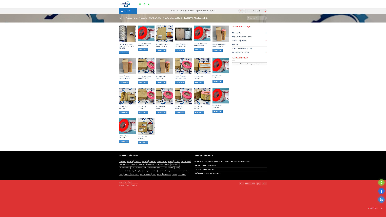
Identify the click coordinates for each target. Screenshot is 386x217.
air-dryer (170, 161)
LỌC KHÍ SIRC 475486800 (179, 107)
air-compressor (161, 161)
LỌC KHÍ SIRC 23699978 (217, 76)
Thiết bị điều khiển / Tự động (242, 48)
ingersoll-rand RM (125, 167)
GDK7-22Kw (134, 164)
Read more (124, 52)
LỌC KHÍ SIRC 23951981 (123, 107)
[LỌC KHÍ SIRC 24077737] (164, 66)
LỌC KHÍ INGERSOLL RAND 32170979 (144, 77)
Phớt (121, 174)
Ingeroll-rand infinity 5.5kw (146, 164)
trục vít (159, 174)
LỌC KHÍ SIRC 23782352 (142, 138)
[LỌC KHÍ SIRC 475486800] (183, 96)
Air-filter (177, 161)
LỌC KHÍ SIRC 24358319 (198, 77)
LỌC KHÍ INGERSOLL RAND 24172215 (181, 77)
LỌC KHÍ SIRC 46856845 (198, 107)
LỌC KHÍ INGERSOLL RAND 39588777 (181, 45)
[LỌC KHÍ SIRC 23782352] (146, 126)
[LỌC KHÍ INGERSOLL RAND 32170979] (146, 66)
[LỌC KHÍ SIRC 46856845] (202, 96)
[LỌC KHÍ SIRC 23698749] (221, 95)
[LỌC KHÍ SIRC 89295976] (164, 96)
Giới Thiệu (183, 11)
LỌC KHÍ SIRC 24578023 (142, 107)
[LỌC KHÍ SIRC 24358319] (202, 66)
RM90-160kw (134, 174)
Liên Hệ (212, 11)
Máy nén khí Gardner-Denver (242, 37)
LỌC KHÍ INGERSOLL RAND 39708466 (200, 44)
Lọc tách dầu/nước (125, 171)
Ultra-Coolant (167, 174)
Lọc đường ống (136, 171)
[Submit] (264, 11)
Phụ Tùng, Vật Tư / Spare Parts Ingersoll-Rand (165, 18)
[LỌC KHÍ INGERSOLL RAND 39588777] (183, 34)
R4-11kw (126, 174)
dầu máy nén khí (186, 161)
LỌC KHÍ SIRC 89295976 (160, 107)
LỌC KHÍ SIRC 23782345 (123, 137)
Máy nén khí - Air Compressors (205, 165)
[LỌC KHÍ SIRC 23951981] (127, 96)
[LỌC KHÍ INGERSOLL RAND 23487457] (127, 66)
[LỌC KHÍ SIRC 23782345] (127, 126)
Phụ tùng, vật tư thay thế (240, 52)
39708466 (145, 161)
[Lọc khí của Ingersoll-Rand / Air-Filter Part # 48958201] (127, 34)
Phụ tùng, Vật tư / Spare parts (136, 18)
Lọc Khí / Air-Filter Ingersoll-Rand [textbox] (248, 64)
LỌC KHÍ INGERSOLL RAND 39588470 (163, 45)
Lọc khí (177, 167)
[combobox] (249, 63)
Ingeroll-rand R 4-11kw (162, 164)
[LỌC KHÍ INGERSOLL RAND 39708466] (202, 33)
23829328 (122, 161)
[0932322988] (149, 4)
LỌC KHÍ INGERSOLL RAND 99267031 (144, 44)
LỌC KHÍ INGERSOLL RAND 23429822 (219, 45)
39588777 (137, 161)
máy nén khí (162, 171)
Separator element (145, 174)
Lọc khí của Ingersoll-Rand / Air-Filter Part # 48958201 (126, 46)
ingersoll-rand (175, 164)
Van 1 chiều (182, 174)
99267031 (153, 161)
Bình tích (235, 45)
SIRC (154, 174)
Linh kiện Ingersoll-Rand (139, 167)
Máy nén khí (236, 33)
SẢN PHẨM (191, 11)
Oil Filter (186, 171)
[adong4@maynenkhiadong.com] (140, 4)
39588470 (130, 161)
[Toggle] (266, 33)
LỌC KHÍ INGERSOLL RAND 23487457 (125, 77)
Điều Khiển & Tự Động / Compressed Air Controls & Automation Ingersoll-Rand (222, 162)
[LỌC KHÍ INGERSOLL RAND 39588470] (164, 34)
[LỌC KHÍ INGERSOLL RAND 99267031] (146, 33)
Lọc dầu (170, 167)
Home (121, 18)
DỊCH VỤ (199, 11)
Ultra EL (174, 174)
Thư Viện (206, 11)
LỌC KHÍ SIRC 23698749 (217, 106)
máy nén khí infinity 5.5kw (174, 171)
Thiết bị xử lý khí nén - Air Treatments (207, 173)
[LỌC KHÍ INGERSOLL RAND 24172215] (183, 66)
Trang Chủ (174, 11)
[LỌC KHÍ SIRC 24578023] (146, 96)
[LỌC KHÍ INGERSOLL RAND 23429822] (221, 34)
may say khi (146, 171)
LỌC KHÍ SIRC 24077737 (160, 77)
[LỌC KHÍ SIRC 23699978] (221, 65)
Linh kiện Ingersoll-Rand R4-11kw (157, 167)
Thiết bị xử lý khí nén (239, 41)
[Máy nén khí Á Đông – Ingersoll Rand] (127, 4)
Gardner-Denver (124, 164)
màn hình (154, 171)
